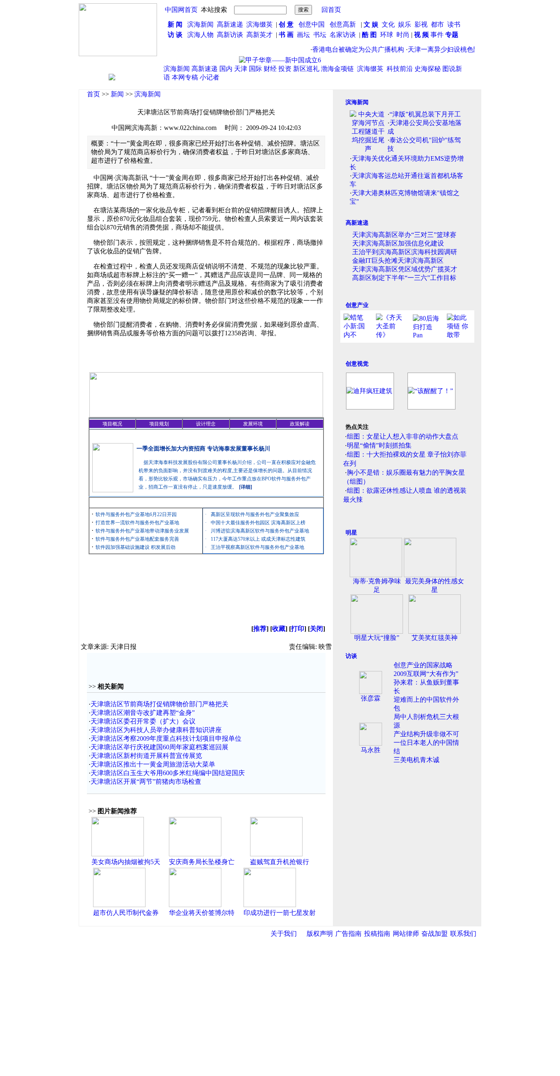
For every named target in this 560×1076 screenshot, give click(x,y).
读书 (453, 24)
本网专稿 (185, 77)
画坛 (303, 34)
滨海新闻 (200, 24)
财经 (270, 68)
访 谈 (175, 34)
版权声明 (320, 933)
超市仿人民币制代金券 (126, 912)
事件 (436, 34)
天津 (240, 68)
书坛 (319, 34)
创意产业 (357, 305)
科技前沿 (400, 68)
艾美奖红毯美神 (435, 637)
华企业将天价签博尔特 (201, 912)
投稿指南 (377, 933)
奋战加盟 (434, 933)
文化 (387, 24)
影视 (421, 24)
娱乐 (404, 24)
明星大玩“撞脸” (376, 637)
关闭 (316, 628)
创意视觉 (357, 364)
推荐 (259, 628)
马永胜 (370, 749)
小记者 (209, 77)
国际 (255, 68)
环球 (386, 34)
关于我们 (284, 933)
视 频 (421, 34)
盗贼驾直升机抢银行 (279, 861)
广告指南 (348, 933)
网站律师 (406, 933)
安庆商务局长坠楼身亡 (201, 861)
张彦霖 (370, 698)
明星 (351, 533)
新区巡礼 (306, 68)
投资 (284, 68)
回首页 (331, 9)
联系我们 (463, 933)
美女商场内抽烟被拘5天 (125, 861)
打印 (297, 628)
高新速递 (230, 24)
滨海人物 (200, 34)
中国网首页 (181, 9)
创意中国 (311, 24)
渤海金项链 (337, 68)
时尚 (403, 34)
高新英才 (261, 34)
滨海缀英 (259, 24)
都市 (437, 24)
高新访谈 (231, 34)
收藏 (278, 628)
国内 (225, 68)
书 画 (286, 34)
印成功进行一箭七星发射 (280, 912)
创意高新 (343, 24)
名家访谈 (343, 34)
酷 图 (369, 34)
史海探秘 (427, 68)
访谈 (351, 656)
